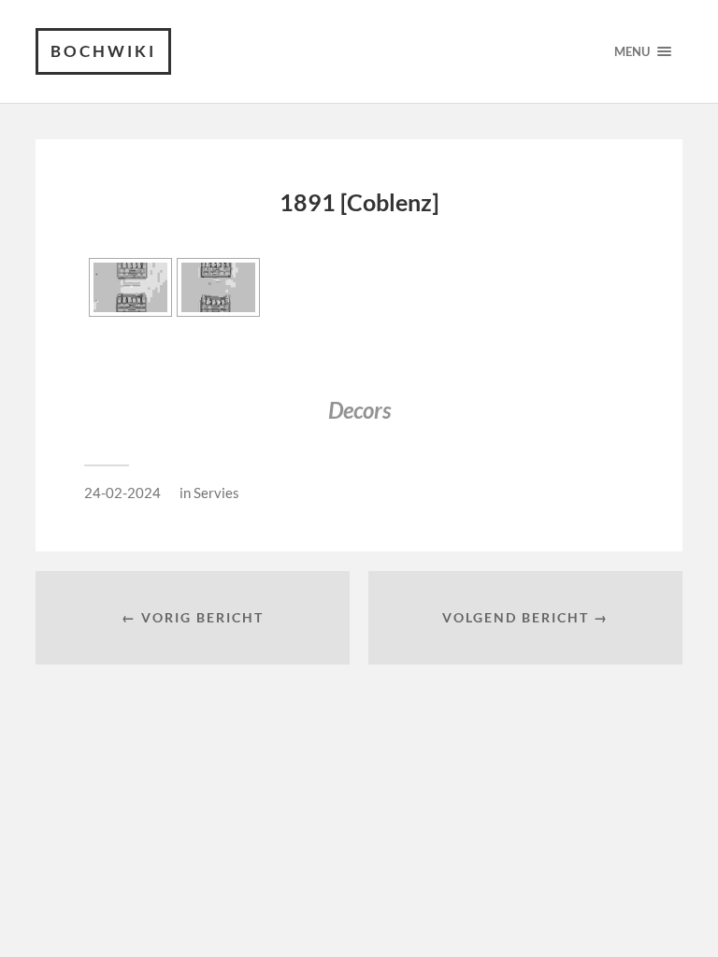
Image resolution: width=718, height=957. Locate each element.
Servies (216, 492)
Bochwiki (103, 51)
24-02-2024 (122, 492)
